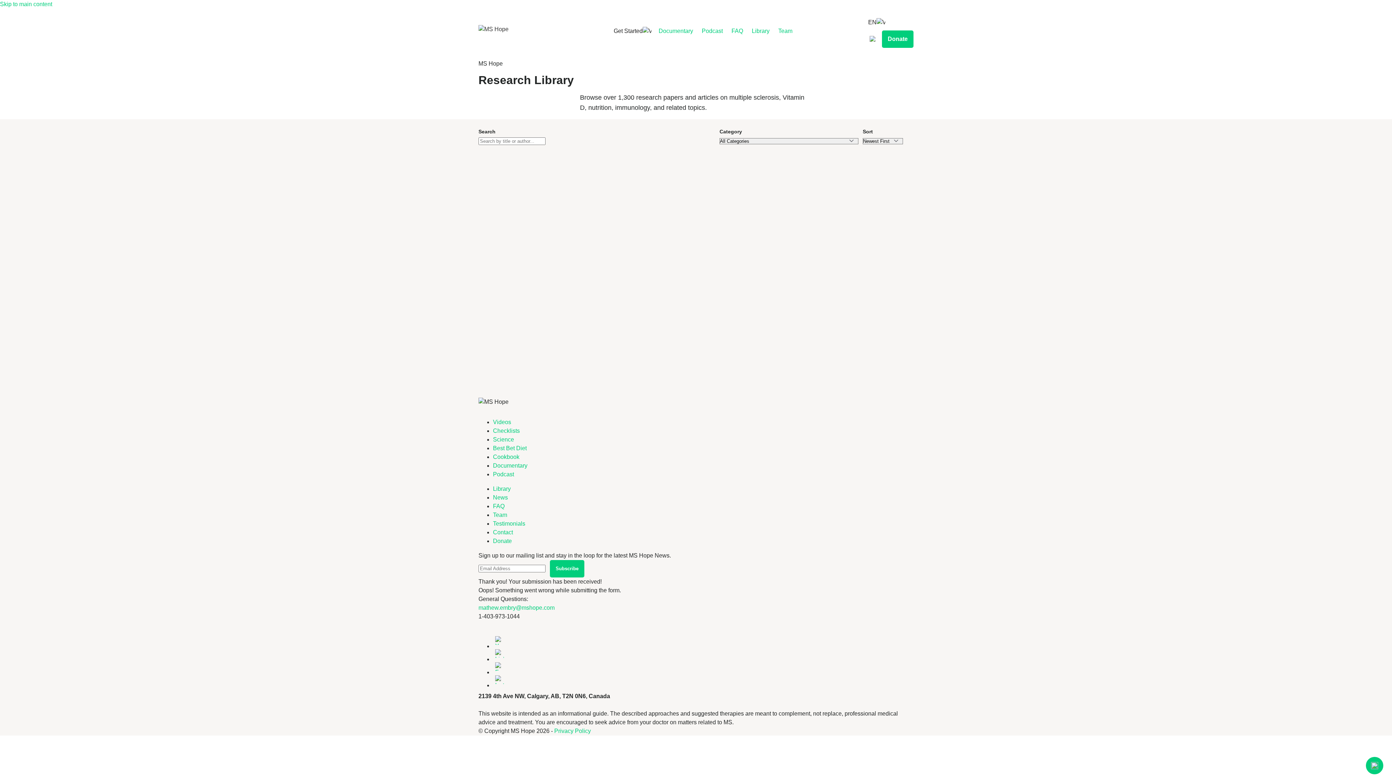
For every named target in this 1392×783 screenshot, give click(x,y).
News (500, 497)
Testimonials (509, 524)
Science (503, 439)
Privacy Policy (572, 731)
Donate (898, 39)
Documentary (676, 31)
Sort (868, 131)
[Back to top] (1374, 765)
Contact (503, 532)
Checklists (506, 431)
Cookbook (506, 457)
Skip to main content (26, 4)
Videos (502, 422)
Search (487, 131)
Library (761, 31)
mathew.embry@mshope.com (516, 608)
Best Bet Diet (510, 448)
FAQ (737, 31)
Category (731, 131)
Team (785, 31)
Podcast (712, 31)
